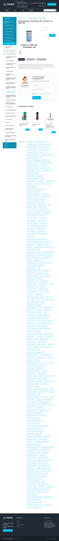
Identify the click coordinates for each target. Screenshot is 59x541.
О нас (23, 10)
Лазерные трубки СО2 (43, 283)
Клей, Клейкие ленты (10, 50)
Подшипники (29, 260)
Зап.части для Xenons (42, 233)
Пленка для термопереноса (46, 354)
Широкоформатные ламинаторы (46, 162)
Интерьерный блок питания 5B (33, 449)
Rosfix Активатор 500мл (10, 100)
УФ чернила (29, 486)
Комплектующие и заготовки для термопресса (40, 402)
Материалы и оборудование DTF (33, 154)
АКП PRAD (51, 362)
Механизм (42, 286)
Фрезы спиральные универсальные (34, 507)
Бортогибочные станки (50, 181)
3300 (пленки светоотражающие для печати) (35, 352)
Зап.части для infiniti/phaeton (32, 225)
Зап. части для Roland (31, 218)
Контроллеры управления (32, 283)
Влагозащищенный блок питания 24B (34, 444)
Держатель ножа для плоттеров (47, 299)
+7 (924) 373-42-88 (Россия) (39, 3)
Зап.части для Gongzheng (32, 223)
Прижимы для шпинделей (32, 262)
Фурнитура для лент (44, 383)
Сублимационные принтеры (32, 152)
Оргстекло (37, 360)
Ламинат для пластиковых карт (33, 423)
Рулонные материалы (8, 28)
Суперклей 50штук (9, 71)
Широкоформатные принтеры (41, 141)
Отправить (36, 97)
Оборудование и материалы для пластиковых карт (36, 415)
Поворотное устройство (31, 289)
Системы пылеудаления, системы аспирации (35, 265)
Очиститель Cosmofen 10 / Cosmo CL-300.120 (11, 92)
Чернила (6, 143)
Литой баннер (38, 310)
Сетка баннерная (47, 310)
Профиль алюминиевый (10, 116)
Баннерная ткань (30, 310)
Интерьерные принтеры (31, 144)
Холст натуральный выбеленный (43, 315)
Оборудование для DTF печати (48, 154)
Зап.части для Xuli (30, 236)
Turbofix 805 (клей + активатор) (10, 75)
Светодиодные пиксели (42, 439)
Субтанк (49, 204)
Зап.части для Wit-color (31, 233)
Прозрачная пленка (31, 323)
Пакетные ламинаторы (10, 132)
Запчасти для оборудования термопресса (35, 412)
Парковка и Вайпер (41, 204)
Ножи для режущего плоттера (33, 302)
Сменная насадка (47, 399)
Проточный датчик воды (43, 289)
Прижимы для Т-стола (38, 260)
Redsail (32, 299)
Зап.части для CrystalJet (41, 220)
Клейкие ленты (10, 106)
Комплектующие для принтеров (33, 194)
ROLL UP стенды (40, 368)
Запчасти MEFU (44, 165)
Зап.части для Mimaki (41, 228)
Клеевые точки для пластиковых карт (34, 428)
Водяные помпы (41, 244)
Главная (7, 10)
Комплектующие (30, 452)
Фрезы (5, 146)
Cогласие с (42, 93)
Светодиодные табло (45, 449)
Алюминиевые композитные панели (34, 362)
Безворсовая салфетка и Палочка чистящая (35, 202)
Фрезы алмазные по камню (42, 491)
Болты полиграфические (11, 109)
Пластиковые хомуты (10, 113)
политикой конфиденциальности (44, 93)
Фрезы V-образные (30, 491)
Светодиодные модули (31, 439)
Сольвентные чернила (31, 483)
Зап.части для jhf (43, 225)
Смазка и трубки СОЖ (31, 268)
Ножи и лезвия (9, 119)
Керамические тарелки (42, 404)
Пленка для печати (41, 320)
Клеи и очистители (11, 53)
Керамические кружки (31, 404)
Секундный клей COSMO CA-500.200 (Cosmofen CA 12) (11, 79)
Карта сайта (17, 538)
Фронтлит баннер (30, 312)
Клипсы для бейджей (31, 378)
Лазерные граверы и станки (32, 173)
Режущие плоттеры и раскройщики (33, 160)
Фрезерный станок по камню (47, 170)
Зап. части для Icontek (41, 215)
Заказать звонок (42, 5)
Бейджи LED (42, 454)
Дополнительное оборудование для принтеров (36, 189)
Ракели (7, 122)
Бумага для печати (30, 336)
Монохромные (45, 452)
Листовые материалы (8, 31)
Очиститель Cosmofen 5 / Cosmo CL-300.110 (11, 83)
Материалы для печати (9, 25)
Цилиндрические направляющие (33, 270)
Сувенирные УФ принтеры (44, 149)
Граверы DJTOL (42, 486)
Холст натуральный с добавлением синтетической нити (37, 318)
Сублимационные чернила (44, 410)
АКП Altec (45, 362)
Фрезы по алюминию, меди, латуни (34, 499)
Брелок (51, 389)
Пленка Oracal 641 (41, 341)
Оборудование (7, 18)
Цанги (39, 268)
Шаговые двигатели (45, 270)
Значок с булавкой (42, 391)
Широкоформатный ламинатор (33, 165)
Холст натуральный (31, 315)
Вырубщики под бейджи (45, 470)
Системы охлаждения (45, 291)
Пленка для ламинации (31, 328)
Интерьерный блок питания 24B (48, 447)
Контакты (31, 10)
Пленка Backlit (30, 339)
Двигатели (47, 210)
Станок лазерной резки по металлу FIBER (35, 181)
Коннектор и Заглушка (31, 204)
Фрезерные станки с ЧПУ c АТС (33, 170)
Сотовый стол (29, 294)
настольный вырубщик (31, 475)
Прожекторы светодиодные (32, 454)
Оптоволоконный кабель (32, 207)
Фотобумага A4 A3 (49, 336)
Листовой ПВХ (49, 357)
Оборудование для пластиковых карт (34, 433)
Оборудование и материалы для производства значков (37, 389)
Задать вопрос (51, 4)
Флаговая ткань (39, 312)
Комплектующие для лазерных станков (41, 273)
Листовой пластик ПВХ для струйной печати (35, 420)
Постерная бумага (40, 336)
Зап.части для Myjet (41, 231)
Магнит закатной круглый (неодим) (33, 394)
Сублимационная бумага (32, 410)
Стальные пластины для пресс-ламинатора (35, 431)
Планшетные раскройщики (32, 162)
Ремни (42, 210)
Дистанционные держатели (8, 47)
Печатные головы (45, 194)
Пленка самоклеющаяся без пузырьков (44, 323)
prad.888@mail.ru (49, 521)
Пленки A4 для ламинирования (44, 328)
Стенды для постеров (31, 373)
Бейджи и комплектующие (32, 375)
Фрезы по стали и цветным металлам (34, 502)
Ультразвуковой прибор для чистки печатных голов (36, 239)
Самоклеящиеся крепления (49, 381)
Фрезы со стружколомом (46, 504)
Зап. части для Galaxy (47, 212)
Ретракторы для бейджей (42, 378)
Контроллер (38, 452)
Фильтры (29, 199)
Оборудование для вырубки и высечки (9, 129)
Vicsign (37, 299)
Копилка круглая (51, 391)
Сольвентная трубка (43, 207)
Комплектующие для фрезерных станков (35, 241)
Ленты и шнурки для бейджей (32, 383)
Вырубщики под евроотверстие (33, 473)
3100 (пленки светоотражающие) (33, 349)
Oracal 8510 (50, 344)
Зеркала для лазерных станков (33, 281)
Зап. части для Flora (31, 215)
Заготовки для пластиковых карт (33, 418)
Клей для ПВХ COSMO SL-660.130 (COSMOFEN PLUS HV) (11, 96)
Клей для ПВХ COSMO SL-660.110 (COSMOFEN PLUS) (11, 87)
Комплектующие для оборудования (8, 22)
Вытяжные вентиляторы (31, 278)
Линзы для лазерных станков (32, 286)
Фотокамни (51, 404)
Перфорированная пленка (48, 333)
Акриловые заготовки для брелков (33, 386)
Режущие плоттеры (46, 160)
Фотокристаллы (30, 407)
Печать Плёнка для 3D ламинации (33, 331)
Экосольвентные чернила (43, 483)
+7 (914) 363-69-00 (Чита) (8, 527)
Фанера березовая (41, 365)
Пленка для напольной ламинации (33, 333)
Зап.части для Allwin (31, 220)
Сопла (40, 307)
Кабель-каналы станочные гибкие (33, 249)
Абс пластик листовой (31, 365)
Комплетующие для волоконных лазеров (35, 304)
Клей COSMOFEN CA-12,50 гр (10, 68)
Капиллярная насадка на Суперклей (11, 57)
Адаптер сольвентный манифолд (39, 199)
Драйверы (40, 278)
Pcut (28, 299)
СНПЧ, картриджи (37, 212)
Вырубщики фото (44, 473)
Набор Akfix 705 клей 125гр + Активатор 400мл (11, 103)
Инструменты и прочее (9, 43)
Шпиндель (29, 273)
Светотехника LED (8, 40)
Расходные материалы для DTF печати (34, 157)
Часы (28, 402)
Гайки (47, 244)
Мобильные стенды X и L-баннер (33, 370)
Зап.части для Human (43, 223)
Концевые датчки (30, 254)
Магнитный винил (30, 357)
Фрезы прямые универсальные (33, 504)
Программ (43, 302)
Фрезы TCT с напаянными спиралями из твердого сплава (38, 489)
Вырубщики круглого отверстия (33, 470)
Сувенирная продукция (9, 37)
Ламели (51, 283)
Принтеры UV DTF (43, 152)
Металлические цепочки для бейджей (34, 381)
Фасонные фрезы (50, 486)
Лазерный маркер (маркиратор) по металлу (35, 178)
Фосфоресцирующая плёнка (32, 354)
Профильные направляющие (45, 262)
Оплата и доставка (21, 524)
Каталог (15, 10)
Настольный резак (30, 399)
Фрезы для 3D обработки (32, 494)
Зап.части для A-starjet (42, 218)
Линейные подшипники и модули (33, 257)
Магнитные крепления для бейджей (46, 375)
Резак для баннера (9, 125)
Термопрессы (29, 183)
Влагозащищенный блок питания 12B (42, 441)
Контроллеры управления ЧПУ (48, 252)
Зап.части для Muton (31, 231)
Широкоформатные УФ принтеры (45, 144)
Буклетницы (44, 370)
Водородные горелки (31, 244)
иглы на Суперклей (10, 60)
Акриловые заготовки (39, 407)
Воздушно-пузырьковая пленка (10, 140)
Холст (45, 312)
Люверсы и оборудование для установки (10, 136)
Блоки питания (48, 241)
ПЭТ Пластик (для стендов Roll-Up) (41, 339)
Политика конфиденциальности (8, 538)
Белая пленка (49, 320)
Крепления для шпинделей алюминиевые (44, 254)
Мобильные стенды (8, 34)
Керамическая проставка (32, 307)
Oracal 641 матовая (41, 344)
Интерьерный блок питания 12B (33, 447)
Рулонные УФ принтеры (31, 149)
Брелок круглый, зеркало (32, 391)
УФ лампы (29, 212)
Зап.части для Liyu (30, 228)
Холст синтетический (31, 320)
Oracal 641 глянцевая (31, 344)
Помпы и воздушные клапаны (32, 210)
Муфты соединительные (46, 257)
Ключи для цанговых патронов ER (33, 252)
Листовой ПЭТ (30, 360)
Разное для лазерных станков (33, 291)
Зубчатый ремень (44, 281)
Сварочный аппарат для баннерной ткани (43, 183)
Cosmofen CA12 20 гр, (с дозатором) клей (11, 64)
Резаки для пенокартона (31, 186)
